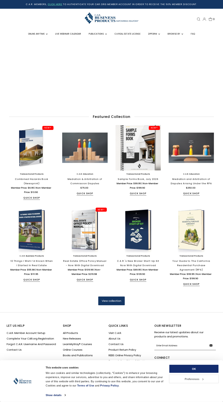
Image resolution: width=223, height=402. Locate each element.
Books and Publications (78, 355)
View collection (111, 301)
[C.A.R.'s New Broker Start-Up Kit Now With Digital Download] (138, 229)
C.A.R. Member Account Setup (26, 333)
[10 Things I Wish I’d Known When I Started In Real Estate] (31, 229)
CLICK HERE (55, 4)
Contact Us (14, 350)
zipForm (152, 33)
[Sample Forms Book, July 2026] (138, 147)
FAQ (193, 33)
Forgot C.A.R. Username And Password (31, 344)
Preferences (192, 378)
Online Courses (72, 350)
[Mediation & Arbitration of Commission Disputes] (84, 147)
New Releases (72, 338)
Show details (53, 395)
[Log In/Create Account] (204, 19)
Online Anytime (36, 33)
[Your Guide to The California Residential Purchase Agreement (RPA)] (191, 229)
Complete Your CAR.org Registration (30, 338)
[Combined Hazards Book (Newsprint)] (31, 147)
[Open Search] (198, 19)
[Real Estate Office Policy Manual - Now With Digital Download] (84, 229)
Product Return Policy (122, 350)
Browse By (174, 33)
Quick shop (31, 197)
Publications (96, 33)
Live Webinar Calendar (68, 33)
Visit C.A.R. (115, 333)
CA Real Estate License (127, 33)
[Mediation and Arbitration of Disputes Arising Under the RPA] (191, 147)
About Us (114, 338)
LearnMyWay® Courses (77, 344)
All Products (70, 333)
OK (194, 368)
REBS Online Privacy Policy (125, 355)
